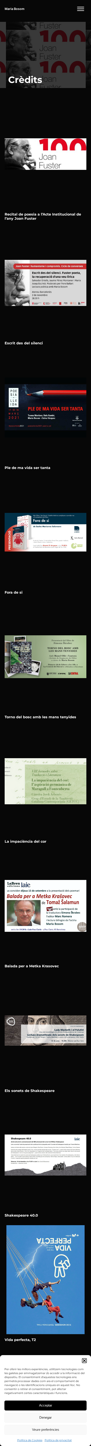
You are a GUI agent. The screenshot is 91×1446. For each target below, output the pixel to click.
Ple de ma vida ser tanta (27, 468)
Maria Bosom (15, 9)
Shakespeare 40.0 (21, 1215)
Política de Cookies (29, 1440)
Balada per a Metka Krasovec (32, 966)
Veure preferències (45, 1429)
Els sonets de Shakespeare (30, 1091)
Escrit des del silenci (24, 343)
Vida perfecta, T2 (20, 1340)
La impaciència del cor (25, 841)
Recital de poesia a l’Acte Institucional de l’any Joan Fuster (43, 216)
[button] (84, 1360)
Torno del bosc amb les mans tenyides (40, 717)
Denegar (45, 1417)
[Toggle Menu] (80, 9)
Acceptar (45, 1405)
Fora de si (14, 592)
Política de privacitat (58, 1440)
